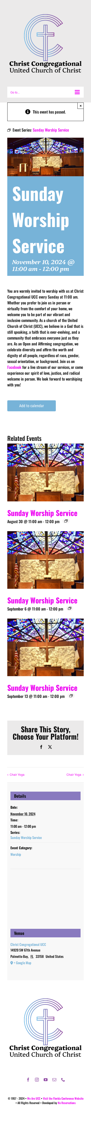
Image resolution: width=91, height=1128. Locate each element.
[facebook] (28, 1080)
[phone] (63, 1080)
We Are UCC (33, 1098)
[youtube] (46, 1080)
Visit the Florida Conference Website (63, 1098)
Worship (15, 854)
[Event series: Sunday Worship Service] (66, 520)
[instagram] (37, 1080)
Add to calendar (31, 406)
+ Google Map (22, 962)
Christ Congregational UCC (28, 944)
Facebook (14, 367)
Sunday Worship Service (42, 512)
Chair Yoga (17, 774)
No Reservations (67, 1103)
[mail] (54, 1080)
